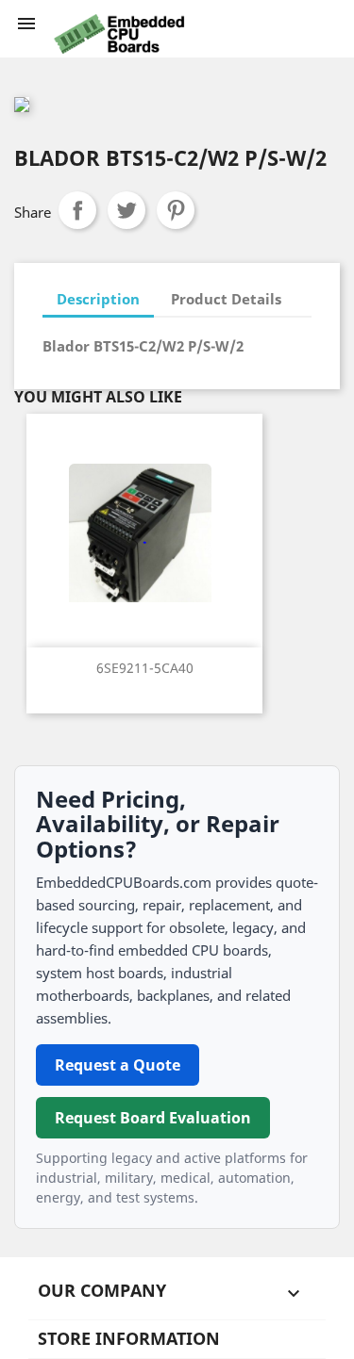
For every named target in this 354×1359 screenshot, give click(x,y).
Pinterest (175, 210)
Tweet (126, 210)
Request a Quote (117, 1065)
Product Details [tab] (226, 298)
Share (77, 210)
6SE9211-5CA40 (145, 668)
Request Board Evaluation (153, 1117)
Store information (129, 1338)
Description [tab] (98, 298)
